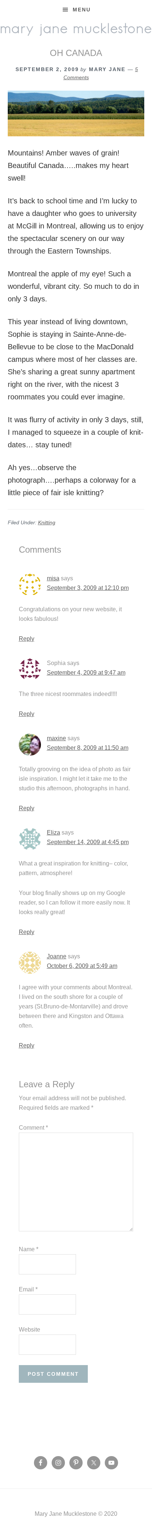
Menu (82, 10)
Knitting (46, 522)
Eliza (53, 832)
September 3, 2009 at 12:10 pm (88, 588)
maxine (56, 738)
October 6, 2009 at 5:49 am (82, 966)
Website (29, 1329)
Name (28, 1249)
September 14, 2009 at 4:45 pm (88, 842)
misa (53, 578)
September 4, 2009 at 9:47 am (86, 672)
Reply (26, 639)
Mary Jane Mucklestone (76, 28)
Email (28, 1289)
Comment (33, 1127)
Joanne (56, 956)
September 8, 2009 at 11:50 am (87, 748)
